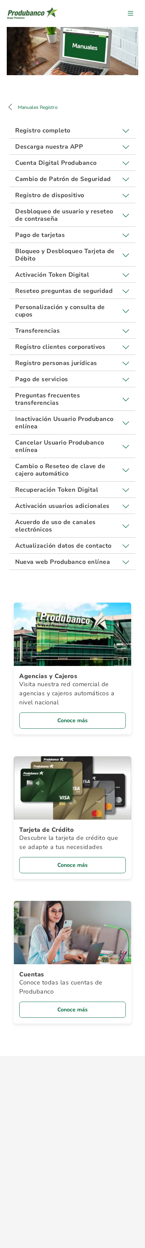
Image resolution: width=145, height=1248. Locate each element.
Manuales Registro (38, 107)
